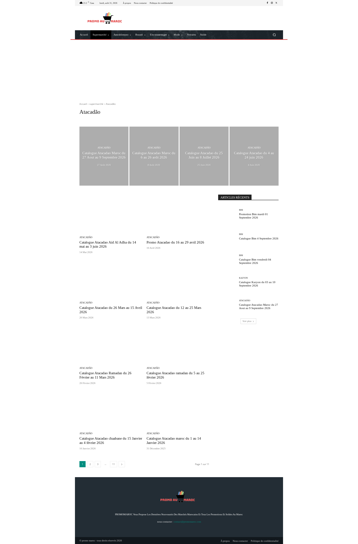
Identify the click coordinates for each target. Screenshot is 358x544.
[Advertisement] (179, 70)
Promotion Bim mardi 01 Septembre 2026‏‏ (253, 216)
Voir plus (247, 321)
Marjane (134, 118)
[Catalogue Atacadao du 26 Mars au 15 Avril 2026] (110, 279)
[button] (274, 34)
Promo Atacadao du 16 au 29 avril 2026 (175, 242)
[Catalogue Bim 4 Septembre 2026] (227, 237)
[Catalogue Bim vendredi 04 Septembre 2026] (227, 259)
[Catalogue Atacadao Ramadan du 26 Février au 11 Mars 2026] (110, 344)
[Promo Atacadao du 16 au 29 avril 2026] (178, 213)
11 (113, 464)
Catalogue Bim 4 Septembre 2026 (258, 238)
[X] (276, 3)
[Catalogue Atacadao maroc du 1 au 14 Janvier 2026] (178, 410)
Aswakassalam (88, 118)
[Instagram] (272, 3)
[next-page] (122, 464)
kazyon (122, 118)
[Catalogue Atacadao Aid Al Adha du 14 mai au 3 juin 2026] (110, 213)
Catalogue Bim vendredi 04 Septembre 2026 (255, 261)
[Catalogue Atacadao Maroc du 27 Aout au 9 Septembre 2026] (103, 156)
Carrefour (110, 118)
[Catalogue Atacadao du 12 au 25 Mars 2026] (178, 279)
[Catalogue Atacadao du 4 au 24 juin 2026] (254, 156)
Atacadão (104, 147)
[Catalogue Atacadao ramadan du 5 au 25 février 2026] (178, 344)
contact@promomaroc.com (187, 521)
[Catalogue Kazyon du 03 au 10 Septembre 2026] (227, 282)
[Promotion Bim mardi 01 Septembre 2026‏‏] (227, 214)
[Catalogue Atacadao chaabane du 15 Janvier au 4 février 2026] (110, 410)
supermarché (96, 104)
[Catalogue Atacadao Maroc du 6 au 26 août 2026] (153, 156)
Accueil (83, 104)
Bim (100, 118)
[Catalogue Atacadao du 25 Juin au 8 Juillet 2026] (204, 156)
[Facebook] (267, 3)
